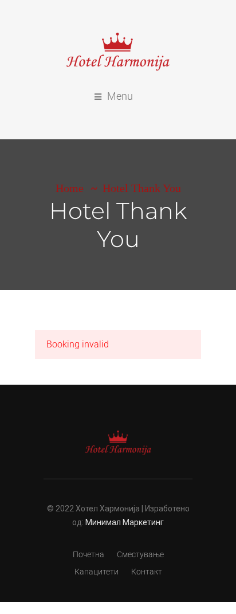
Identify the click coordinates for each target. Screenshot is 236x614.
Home (70, 188)
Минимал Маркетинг (124, 522)
